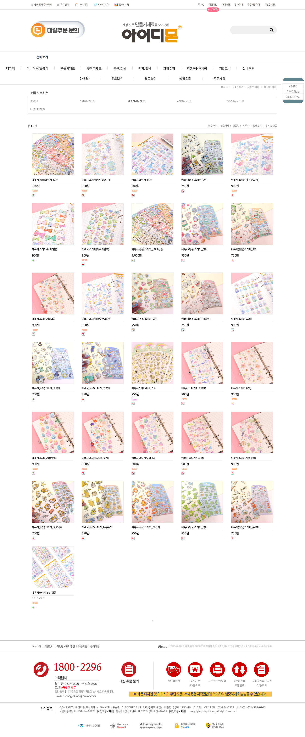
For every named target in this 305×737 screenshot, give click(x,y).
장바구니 (238, 5)
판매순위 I (258, 126)
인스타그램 (124, 5)
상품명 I (237, 126)
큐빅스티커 (85, 101)
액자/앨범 (144, 68)
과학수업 (169, 68)
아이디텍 (83, 5)
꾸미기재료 (94, 68)
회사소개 (36, 646)
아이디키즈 (103, 5)
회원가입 (213, 5)
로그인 (201, 5)
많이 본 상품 (271, 126)
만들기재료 (67, 68)
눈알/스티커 (253, 87)
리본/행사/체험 (197, 68)
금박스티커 (182, 101)
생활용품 (185, 78)
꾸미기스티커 (232, 101)
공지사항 (94, 646)
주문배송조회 (253, 5)
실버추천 (248, 68)
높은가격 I (226, 126)
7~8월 (84, 78)
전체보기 (42, 57)
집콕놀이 (150, 78)
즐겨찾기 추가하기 (43, 5)
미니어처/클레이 (37, 68)
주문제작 (219, 78)
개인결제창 (269, 5)
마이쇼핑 (226, 5)
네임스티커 (36, 109)
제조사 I (247, 126)
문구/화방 (119, 68)
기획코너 (225, 68)
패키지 (10, 68)
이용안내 (49, 646)
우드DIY (116, 78)
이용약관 (82, 646)
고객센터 (64, 5)
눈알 (32, 101)
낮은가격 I (213, 126)
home (224, 87)
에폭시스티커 (270, 87)
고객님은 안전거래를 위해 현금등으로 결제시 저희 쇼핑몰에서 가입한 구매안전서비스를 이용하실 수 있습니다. (221, 646)
